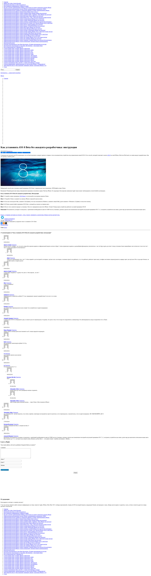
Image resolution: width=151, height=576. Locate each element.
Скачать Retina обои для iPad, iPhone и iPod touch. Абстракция (20, 55)
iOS (2, 152)
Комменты (9, 151)
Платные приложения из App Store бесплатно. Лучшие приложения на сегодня (25, 44)
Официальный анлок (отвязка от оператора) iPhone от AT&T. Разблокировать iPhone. (26, 10)
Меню (2, 75)
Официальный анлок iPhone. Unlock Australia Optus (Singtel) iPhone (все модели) (25, 13)
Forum (75, 472)
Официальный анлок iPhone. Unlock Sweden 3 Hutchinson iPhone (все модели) (24, 30)
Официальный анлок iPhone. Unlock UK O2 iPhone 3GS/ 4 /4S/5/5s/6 (22, 36)
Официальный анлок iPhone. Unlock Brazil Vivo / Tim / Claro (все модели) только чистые (27, 17)
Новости (19, 152)
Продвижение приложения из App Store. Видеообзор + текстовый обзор (23, 45)
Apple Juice (8, 220)
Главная (6, 2)
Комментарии (4, 225)
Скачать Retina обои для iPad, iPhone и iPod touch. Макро (19, 60)
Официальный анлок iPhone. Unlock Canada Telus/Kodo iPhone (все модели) (24, 20)
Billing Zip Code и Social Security (12, 3)
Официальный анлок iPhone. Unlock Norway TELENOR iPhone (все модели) (24, 26)
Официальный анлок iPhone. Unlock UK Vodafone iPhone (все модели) (22, 38)
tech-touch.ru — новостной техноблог (11, 72)
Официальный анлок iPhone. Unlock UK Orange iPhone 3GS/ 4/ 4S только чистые (25, 37)
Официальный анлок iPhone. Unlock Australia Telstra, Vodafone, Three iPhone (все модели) (27, 14)
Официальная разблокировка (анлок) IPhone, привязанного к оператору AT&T (25, 9)
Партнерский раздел (9, 43)
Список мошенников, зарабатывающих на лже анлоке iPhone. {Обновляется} (24, 64)
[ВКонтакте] (2, 223)
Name (2, 459)
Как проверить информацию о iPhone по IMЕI (16, 6)
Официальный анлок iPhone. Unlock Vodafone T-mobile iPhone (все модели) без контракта (28, 40)
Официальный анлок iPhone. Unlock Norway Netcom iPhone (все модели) (23, 24)
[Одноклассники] (4, 223)
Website (3, 465)
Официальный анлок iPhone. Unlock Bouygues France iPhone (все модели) (23, 16)
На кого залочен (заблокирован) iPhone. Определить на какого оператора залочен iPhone (27, 7)
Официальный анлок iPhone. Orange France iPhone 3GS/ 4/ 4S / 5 (21, 11)
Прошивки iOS (26, 152)
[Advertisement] (75, 485)
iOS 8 (4, 152)
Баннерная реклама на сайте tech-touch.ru (15, 4)
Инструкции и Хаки (11, 152)
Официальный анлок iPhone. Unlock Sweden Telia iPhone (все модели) (22, 33)
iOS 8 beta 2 (23, 196)
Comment (3, 447)
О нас (5, 67)
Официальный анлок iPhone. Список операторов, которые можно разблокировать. (26, 41)
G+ (12, 220)
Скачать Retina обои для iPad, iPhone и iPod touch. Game (19, 54)
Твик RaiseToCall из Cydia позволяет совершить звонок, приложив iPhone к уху (25, 65)
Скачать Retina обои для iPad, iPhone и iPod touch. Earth (18, 52)
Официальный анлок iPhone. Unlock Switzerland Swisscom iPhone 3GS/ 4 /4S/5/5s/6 (26, 34)
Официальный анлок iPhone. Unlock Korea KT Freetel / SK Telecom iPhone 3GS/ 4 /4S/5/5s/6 (28, 23)
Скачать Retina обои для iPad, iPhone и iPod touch (17, 48)
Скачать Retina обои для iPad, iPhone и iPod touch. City (18, 51)
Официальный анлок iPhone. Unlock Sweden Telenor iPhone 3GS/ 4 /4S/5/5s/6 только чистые (28, 31)
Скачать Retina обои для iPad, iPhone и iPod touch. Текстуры (20, 61)
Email (2, 462)
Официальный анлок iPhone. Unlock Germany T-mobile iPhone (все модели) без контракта (27, 21)
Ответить (14, 244)
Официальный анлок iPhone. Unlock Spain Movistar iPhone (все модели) (23, 28)
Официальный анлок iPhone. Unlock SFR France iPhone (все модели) (22, 27)
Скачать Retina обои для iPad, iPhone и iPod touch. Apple (19, 50)
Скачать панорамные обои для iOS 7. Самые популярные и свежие (22, 62)
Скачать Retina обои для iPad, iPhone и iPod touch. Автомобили (20, 57)
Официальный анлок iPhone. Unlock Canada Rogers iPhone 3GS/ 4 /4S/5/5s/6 (24, 19)
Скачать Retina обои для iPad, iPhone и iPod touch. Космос (19, 58)
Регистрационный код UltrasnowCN (13, 47)
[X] (6, 223)
